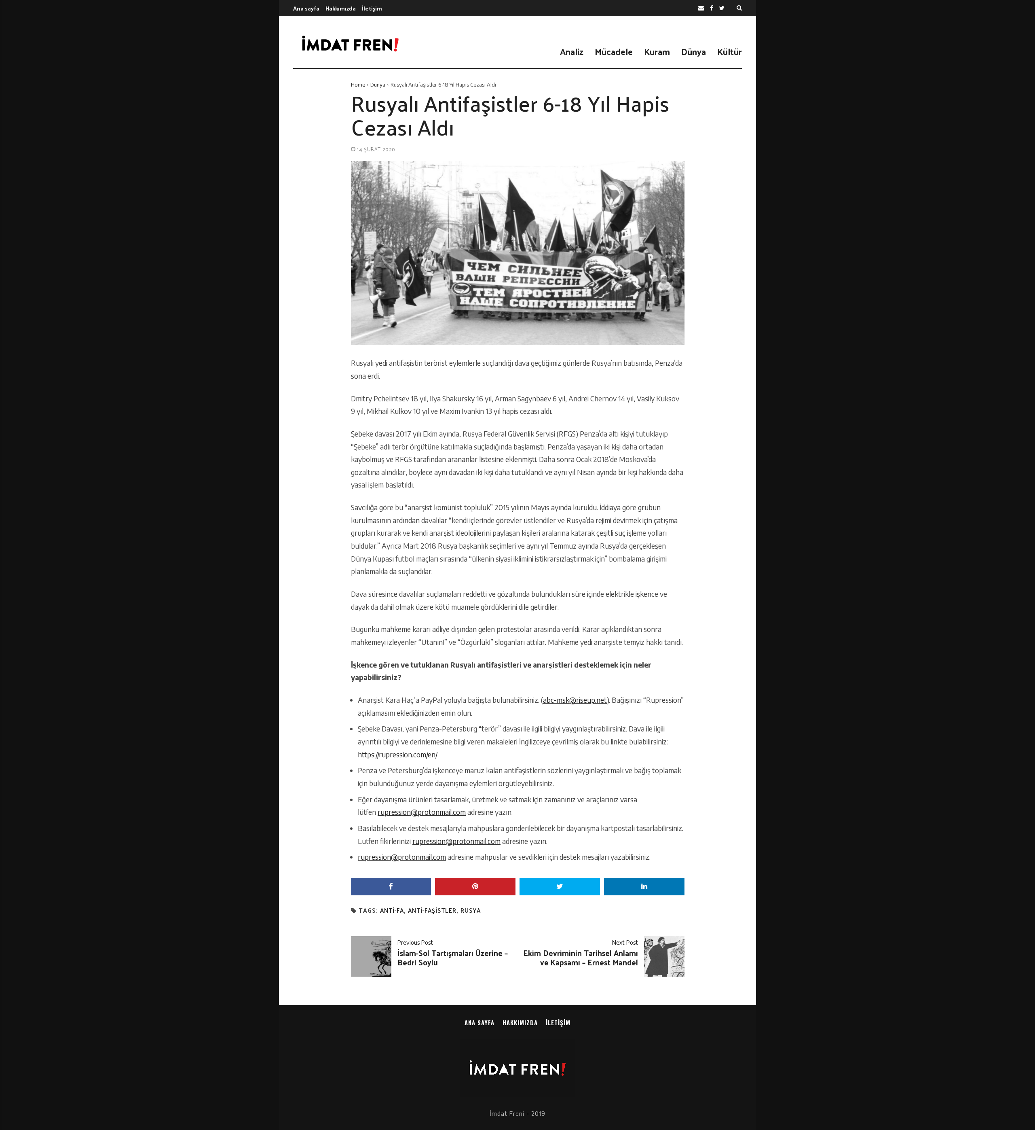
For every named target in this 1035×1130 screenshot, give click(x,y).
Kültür (729, 51)
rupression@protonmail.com (422, 812)
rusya (470, 910)
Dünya (693, 51)
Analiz (571, 51)
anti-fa (392, 910)
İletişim (372, 8)
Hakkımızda (340, 8)
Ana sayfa (306, 8)
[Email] (701, 8)
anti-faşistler (432, 910)
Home (358, 84)
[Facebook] (711, 8)
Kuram (657, 51)
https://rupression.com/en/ (397, 754)
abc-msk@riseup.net (575, 699)
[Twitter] (721, 8)
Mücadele (614, 51)
